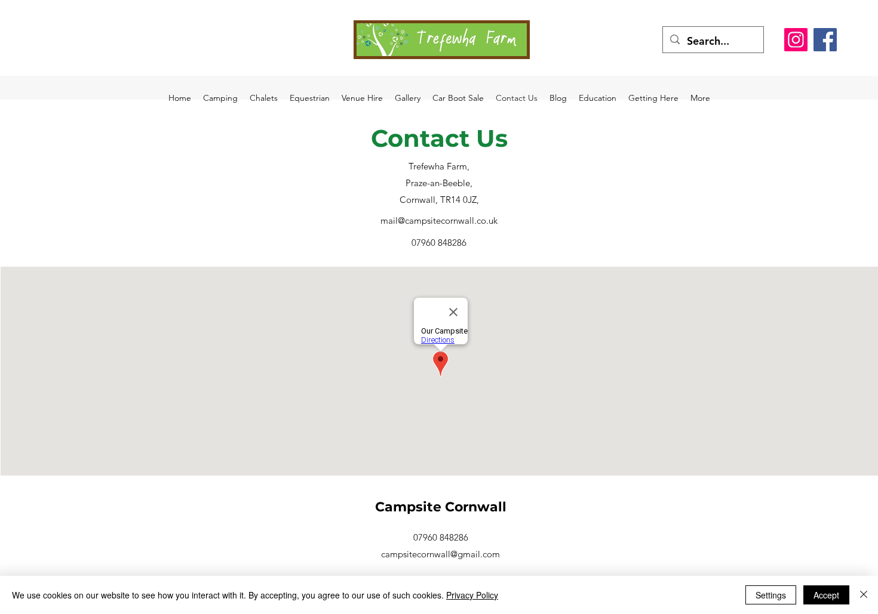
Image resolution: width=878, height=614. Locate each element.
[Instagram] (796, 39)
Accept (826, 595)
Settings (771, 595)
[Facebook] (825, 39)
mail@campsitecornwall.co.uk (439, 220)
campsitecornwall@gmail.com (440, 554)
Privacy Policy (472, 595)
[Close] (863, 594)
